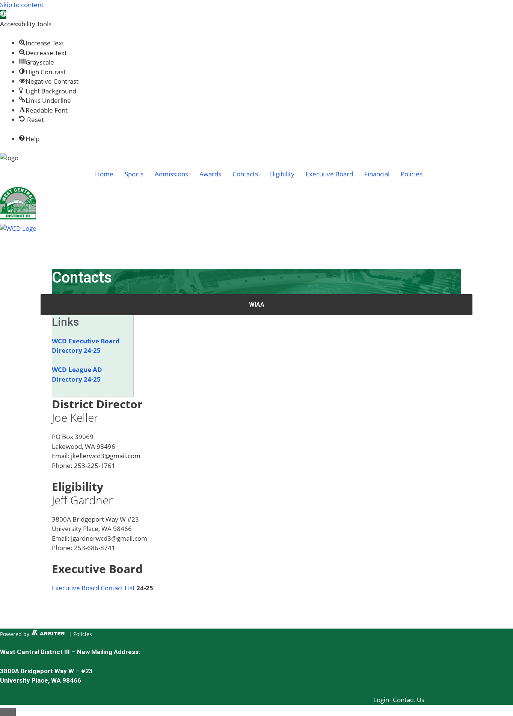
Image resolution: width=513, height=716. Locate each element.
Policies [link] (82, 634)
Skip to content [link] (22, 4)
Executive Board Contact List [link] (93, 588)
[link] (3, 14)
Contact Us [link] (408, 699)
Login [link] (381, 699)
